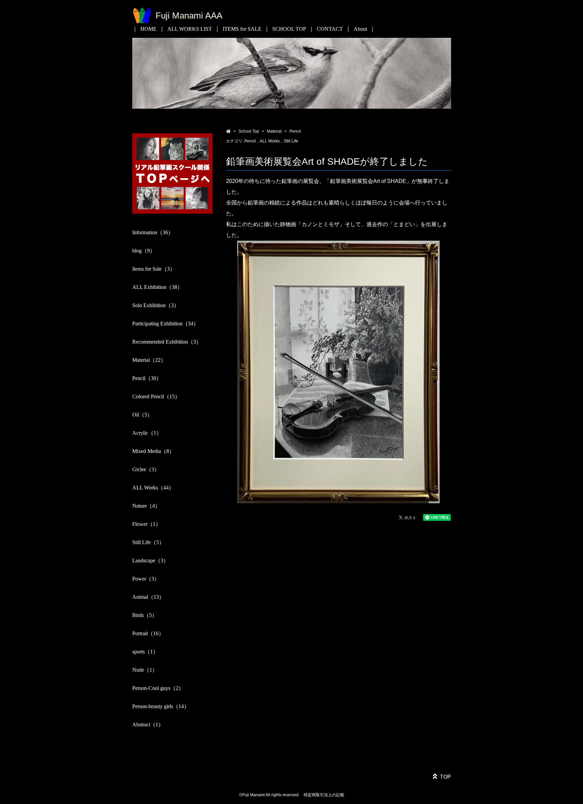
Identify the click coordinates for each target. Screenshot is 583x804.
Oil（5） (142, 415)
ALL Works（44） (153, 487)
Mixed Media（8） (153, 451)
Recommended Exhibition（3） (166, 342)
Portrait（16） (148, 633)
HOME (148, 29)
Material (274, 131)
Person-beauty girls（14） (160, 706)
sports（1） (145, 651)
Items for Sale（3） (153, 269)
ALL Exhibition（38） (157, 287)
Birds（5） (144, 615)
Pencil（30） (147, 378)
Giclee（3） (146, 469)
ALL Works (270, 141)
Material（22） (149, 360)
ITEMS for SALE (242, 29)
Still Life (291, 141)
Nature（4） (146, 506)
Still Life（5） (148, 542)
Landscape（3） (150, 560)
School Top (249, 131)
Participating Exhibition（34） (165, 323)
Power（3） (146, 579)
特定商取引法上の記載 (324, 795)
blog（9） (143, 250)
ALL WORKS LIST (189, 29)
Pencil (295, 131)
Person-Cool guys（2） (158, 688)
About (360, 29)
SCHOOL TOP (289, 29)
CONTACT (330, 29)
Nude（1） (145, 670)
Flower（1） (146, 524)
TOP (445, 777)
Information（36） (152, 232)
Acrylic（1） (147, 433)
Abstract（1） (148, 724)
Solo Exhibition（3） (155, 305)
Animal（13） (148, 597)
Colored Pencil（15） (156, 396)
